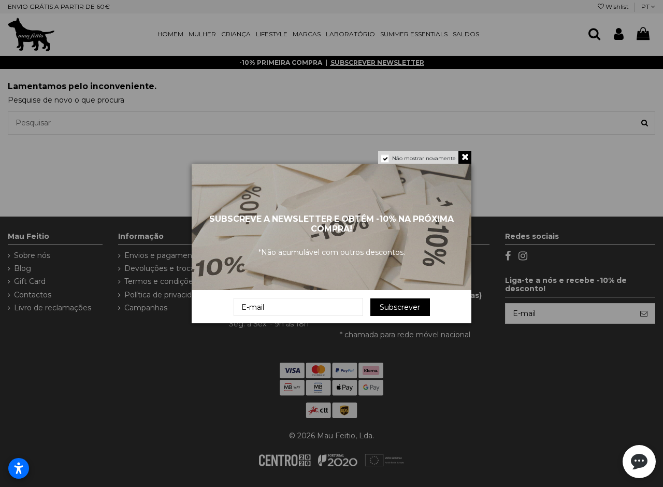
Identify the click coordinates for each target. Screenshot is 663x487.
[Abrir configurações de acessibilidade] (18, 468)
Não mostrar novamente (424, 158)
